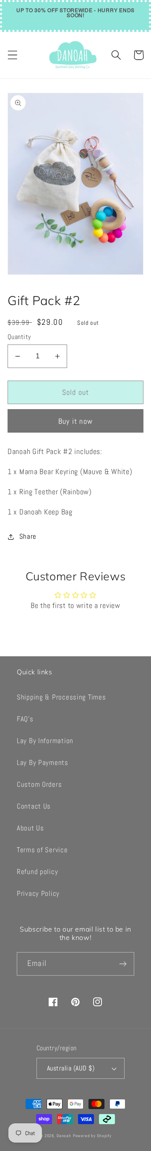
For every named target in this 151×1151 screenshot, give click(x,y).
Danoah (64, 1135)
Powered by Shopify (92, 1135)
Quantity (19, 337)
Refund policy (37, 871)
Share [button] (27, 536)
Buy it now (75, 421)
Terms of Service (42, 850)
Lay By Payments (42, 762)
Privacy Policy (38, 893)
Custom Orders (39, 784)
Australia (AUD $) (70, 1068)
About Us (30, 828)
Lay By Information (45, 740)
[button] (13, 55)
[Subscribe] (123, 964)
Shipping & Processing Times (61, 697)
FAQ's (25, 719)
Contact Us (34, 806)
